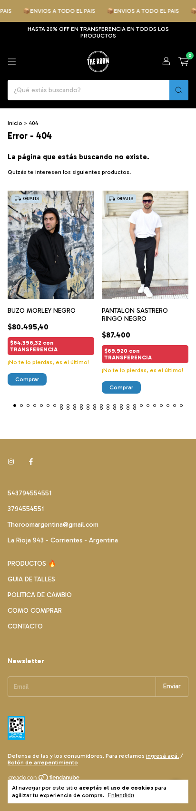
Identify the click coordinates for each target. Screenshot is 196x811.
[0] (183, 62)
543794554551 (29, 493)
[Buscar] (178, 90)
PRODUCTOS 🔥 (32, 564)
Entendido (121, 795)
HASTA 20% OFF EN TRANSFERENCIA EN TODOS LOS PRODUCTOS (98, 32)
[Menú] (12, 62)
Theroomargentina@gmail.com (53, 525)
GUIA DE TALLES (31, 579)
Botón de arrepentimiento (43, 762)
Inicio (15, 123)
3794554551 (26, 509)
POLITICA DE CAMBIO (40, 595)
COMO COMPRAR (35, 611)
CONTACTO (25, 626)
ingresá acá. (162, 756)
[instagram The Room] (11, 462)
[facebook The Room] (31, 462)
